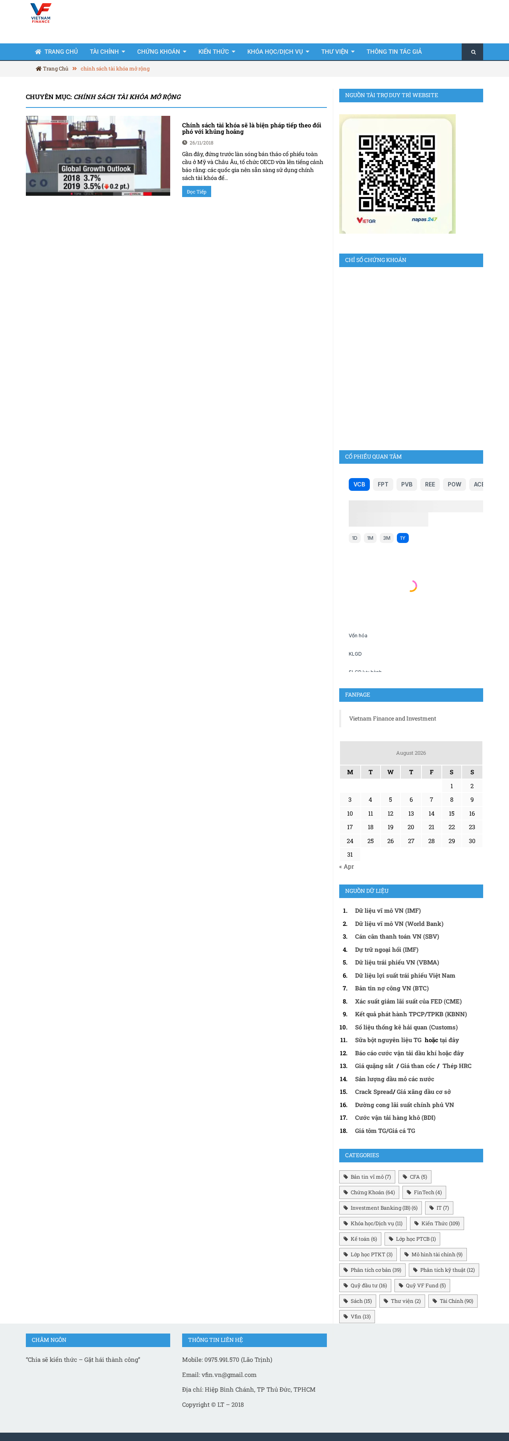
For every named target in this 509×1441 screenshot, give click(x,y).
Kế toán (364, 1238)
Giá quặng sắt (374, 1066)
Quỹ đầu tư (369, 1285)
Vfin (361, 1316)
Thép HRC (457, 1066)
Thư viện (334, 51)
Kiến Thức (213, 51)
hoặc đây (451, 1053)
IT (443, 1207)
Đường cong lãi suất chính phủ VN (404, 1105)
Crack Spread (374, 1091)
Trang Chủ (55, 68)
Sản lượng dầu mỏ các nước (394, 1079)
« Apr (346, 866)
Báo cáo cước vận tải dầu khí (396, 1053)
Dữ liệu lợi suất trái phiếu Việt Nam (405, 975)
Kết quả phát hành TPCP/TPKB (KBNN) (411, 1014)
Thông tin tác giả (394, 51)
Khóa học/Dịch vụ (275, 51)
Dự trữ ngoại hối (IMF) (386, 949)
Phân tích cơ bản (376, 1269)
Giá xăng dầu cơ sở (424, 1091)
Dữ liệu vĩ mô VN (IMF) (388, 910)
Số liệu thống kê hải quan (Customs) (406, 1027)
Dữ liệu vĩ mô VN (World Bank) (399, 923)
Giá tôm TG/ (372, 1130)
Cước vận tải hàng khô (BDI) (395, 1117)
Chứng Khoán (158, 51)
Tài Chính (104, 51)
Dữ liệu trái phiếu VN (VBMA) (397, 962)
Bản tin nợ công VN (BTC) (392, 988)
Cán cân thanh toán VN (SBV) (397, 936)
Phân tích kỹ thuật (447, 1269)
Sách (361, 1300)
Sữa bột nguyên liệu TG (389, 1040)
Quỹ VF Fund (426, 1285)
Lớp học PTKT (371, 1254)
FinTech (428, 1192)
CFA (418, 1176)
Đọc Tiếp (196, 191)
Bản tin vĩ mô (371, 1176)
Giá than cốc (417, 1066)
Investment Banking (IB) (384, 1207)
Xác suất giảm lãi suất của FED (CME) (408, 1001)
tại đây (449, 1040)
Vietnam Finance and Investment (392, 718)
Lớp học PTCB (416, 1238)
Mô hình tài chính (437, 1254)
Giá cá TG (402, 1130)
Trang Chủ (61, 51)
